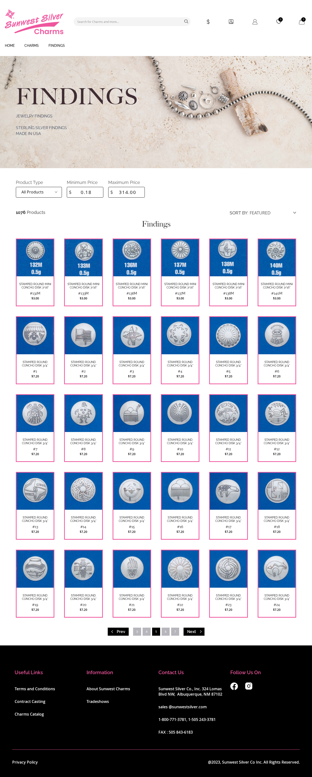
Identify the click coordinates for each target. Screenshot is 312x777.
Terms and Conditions (35, 688)
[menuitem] (10, 45)
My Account (255, 21)
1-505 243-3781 (202, 719)
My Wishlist (280, 19)
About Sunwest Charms (108, 688)
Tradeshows (98, 701)
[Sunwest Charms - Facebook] (234, 688)
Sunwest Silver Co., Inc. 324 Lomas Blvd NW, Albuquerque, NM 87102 (190, 691)
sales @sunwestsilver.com (182, 707)
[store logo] (34, 21)
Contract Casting (30, 701)
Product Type (29, 182)
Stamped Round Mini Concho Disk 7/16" (35, 285)
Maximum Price (124, 182)
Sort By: (239, 212)
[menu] (156, 45)
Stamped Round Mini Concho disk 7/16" (277, 285)
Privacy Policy (25, 762)
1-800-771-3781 (172, 719)
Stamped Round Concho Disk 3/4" (35, 363)
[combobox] (132, 21)
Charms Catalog (29, 714)
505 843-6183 (181, 732)
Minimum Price (82, 182)
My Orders (231, 21)
